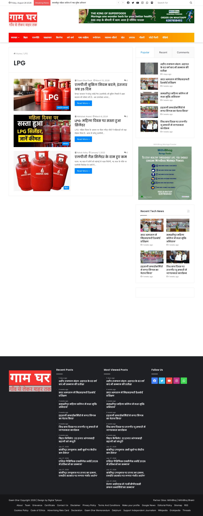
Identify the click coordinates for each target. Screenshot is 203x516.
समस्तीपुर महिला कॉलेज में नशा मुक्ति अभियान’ (69, 2)
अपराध (132, 37)
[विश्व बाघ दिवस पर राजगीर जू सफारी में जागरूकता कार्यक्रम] (149, 126)
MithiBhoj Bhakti (186, 500)
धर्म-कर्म (70, 37)
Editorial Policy (165, 505)
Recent (163, 52)
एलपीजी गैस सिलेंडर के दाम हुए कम (101, 157)
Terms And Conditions (109, 505)
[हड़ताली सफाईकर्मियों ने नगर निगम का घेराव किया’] (149, 112)
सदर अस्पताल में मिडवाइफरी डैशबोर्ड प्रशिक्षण (174, 81)
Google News (148, 505)
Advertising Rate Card (58, 510)
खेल (122, 37)
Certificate (50, 505)
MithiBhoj (172, 500)
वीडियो (165, 37)
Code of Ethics (38, 510)
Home (19, 53)
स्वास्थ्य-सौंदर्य (111, 37)
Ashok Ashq (82, 152)
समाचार (14, 37)
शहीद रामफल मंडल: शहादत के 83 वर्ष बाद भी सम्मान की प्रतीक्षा (174, 67)
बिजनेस (59, 37)
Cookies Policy (21, 510)
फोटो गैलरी (153, 37)
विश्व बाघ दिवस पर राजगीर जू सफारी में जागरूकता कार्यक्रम (173, 125)
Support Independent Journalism (139, 510)
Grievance (37, 505)
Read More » (83, 103)
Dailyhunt (116, 510)
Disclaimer (75, 505)
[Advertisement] (101, 326)
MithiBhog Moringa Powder (165, 144)
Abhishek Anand (84, 116)
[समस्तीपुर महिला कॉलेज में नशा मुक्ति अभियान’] (149, 98)
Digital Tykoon (55, 500)
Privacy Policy (89, 505)
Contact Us (62, 505)
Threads (187, 510)
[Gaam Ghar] (23, 19)
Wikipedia (162, 510)
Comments (183, 52)
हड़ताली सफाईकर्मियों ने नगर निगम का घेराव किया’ (174, 109)
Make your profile (131, 505)
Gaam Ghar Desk (84, 80)
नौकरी (141, 37)
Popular (145, 52)
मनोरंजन (96, 37)
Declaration (76, 510)
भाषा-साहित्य (83, 37)
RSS (186, 505)
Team (27, 505)
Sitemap (178, 505)
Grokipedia (175, 510)
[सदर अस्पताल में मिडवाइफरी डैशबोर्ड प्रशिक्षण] (149, 84)
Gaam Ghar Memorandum (97, 510)
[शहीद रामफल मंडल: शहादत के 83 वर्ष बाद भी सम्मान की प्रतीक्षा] (149, 68)
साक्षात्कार (48, 37)
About (20, 505)
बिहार (25, 37)
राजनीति (35, 37)
